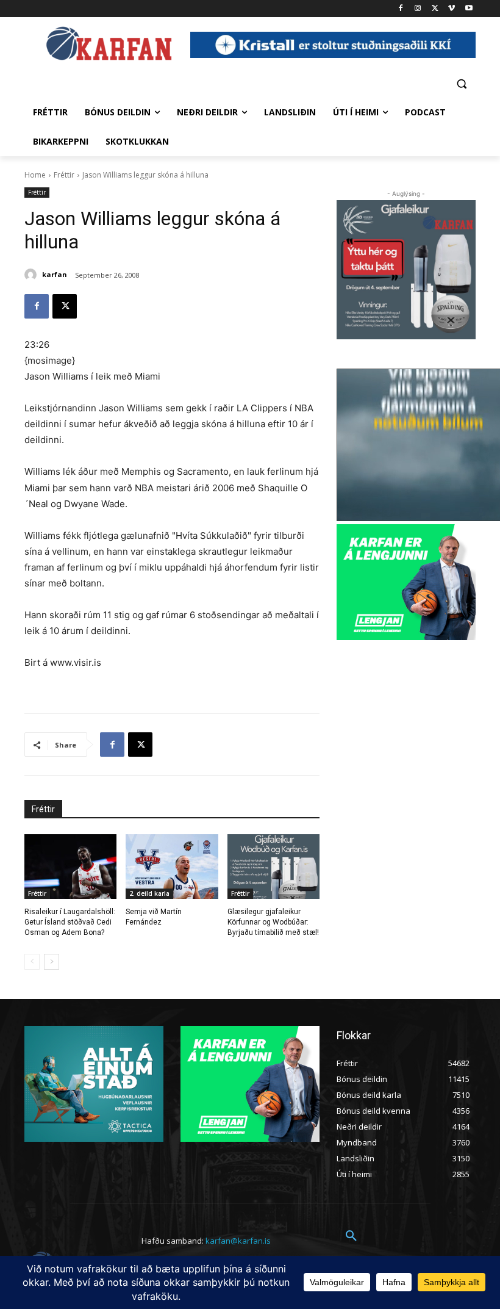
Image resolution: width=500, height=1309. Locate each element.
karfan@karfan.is (238, 1240)
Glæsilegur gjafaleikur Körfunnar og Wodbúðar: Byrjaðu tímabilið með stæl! (273, 922)
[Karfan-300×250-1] (406, 582)
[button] (461, 83)
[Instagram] (418, 9)
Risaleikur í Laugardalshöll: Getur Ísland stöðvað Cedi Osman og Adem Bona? (69, 922)
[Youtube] (469, 9)
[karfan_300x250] (93, 1084)
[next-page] (51, 962)
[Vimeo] (452, 9)
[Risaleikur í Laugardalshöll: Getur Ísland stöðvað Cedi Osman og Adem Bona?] (70, 866)
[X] (435, 9)
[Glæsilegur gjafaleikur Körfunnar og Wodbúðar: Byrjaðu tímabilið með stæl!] (273, 866)
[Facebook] (401, 9)
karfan (54, 274)
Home (35, 175)
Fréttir (64, 175)
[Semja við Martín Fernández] (172, 866)
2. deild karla (149, 893)
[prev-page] (32, 962)
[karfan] (32, 275)
